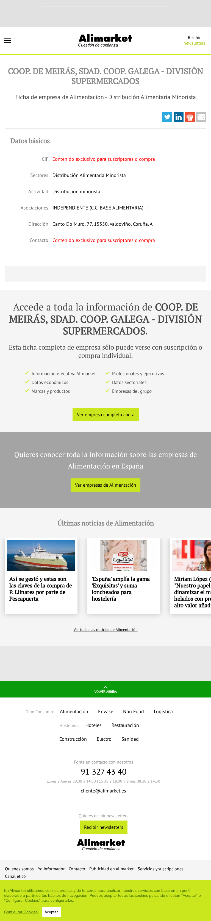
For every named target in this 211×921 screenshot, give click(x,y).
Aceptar (51, 912)
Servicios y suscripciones (161, 868)
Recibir (194, 40)
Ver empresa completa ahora (105, 415)
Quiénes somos (19, 868)
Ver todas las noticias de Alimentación (106, 629)
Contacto (77, 868)
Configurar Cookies (21, 912)
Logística (163, 711)
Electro (104, 739)
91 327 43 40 (103, 771)
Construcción (73, 739)
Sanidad (130, 739)
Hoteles (93, 725)
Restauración (125, 725)
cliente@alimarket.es (103, 791)
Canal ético (15, 876)
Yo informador (51, 868)
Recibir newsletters (103, 827)
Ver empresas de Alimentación (105, 485)
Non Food (133, 711)
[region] (105, 900)
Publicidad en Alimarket (111, 868)
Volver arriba (106, 692)
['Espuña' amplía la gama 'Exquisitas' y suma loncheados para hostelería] (123, 576)
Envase (105, 711)
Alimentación (74, 711)
